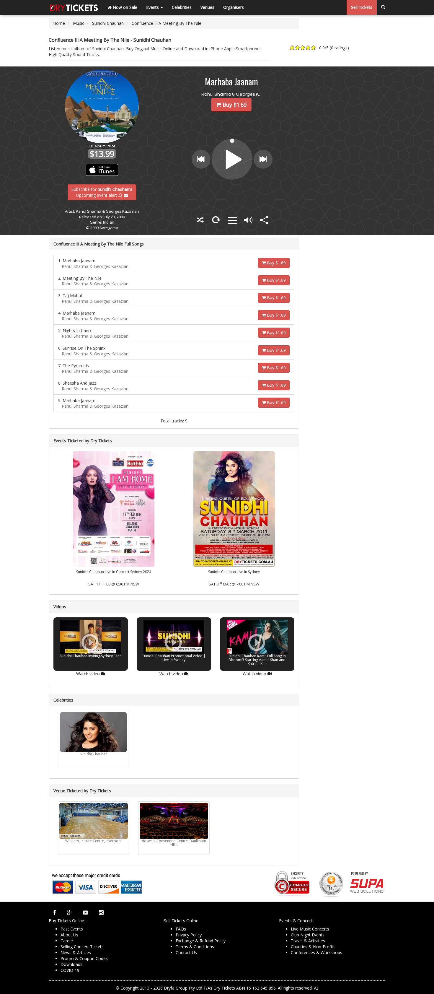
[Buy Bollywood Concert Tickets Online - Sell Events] (73, 7)
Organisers (233, 7)
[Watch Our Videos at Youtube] (85, 912)
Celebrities (182, 7)
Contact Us (186, 952)
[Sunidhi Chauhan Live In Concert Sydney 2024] (113, 509)
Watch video (88, 673)
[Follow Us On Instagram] (101, 912)
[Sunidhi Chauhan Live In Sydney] (234, 509)
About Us (69, 935)
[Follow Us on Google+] (69, 912)
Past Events (72, 929)
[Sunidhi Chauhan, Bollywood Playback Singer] (93, 732)
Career (67, 940)
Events (153, 7)
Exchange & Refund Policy (201, 940)
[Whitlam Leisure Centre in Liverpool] (93, 821)
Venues (207, 7)
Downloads (71, 964)
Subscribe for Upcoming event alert (101, 192)
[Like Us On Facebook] (55, 912)
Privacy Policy (189, 935)
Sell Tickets (361, 7)
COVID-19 (70, 970)
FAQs (181, 929)
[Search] (383, 7)
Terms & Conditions (195, 946)
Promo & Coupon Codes (84, 958)
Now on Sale (124, 7)
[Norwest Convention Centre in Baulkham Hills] (174, 821)
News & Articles (76, 952)
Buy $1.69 (276, 263)
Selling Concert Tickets (82, 946)
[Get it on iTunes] (102, 170)
